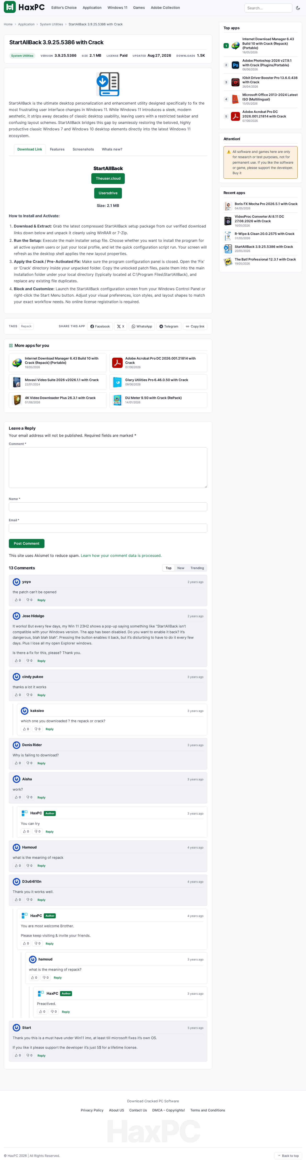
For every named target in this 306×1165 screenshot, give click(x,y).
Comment (17, 444)
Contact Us (138, 1110)
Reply (41, 600)
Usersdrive (108, 193)
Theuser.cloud (108, 178)
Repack (26, 326)
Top (168, 568)
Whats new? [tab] (112, 149)
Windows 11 (117, 8)
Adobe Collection (165, 8)
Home (8, 24)
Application (92, 8)
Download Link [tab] (29, 149)
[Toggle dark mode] (298, 8)
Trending (197, 568)
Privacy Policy (92, 1110)
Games (139, 8)
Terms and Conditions (207, 1110)
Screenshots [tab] (83, 149)
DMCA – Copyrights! (168, 1110)
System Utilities (51, 24)
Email (14, 520)
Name (14, 499)
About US (116, 1110)
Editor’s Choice (64, 8)
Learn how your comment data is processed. (121, 555)
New (180, 568)
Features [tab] (57, 149)
